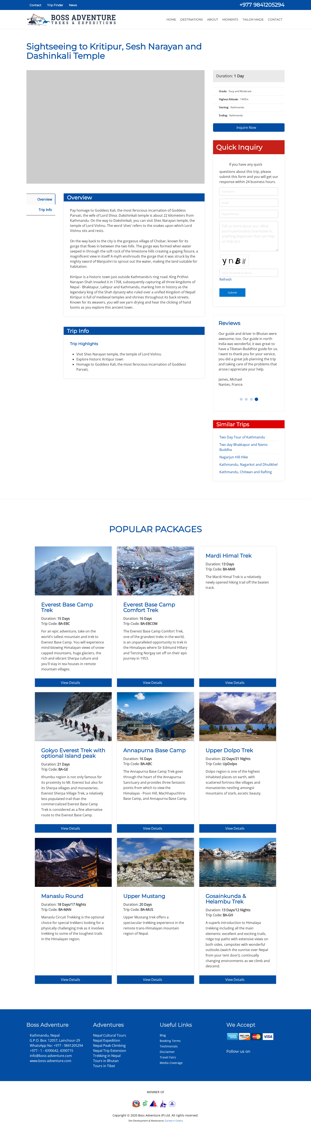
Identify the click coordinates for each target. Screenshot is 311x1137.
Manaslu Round (62, 896)
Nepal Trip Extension (109, 1050)
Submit (232, 292)
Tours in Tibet (104, 1066)
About (212, 19)
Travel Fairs (168, 1057)
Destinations (191, 19)
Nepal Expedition (106, 1040)
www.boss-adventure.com (50, 1060)
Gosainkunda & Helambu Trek (226, 899)
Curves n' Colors (174, 1120)
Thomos (241, 399)
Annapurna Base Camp (154, 750)
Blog (163, 1035)
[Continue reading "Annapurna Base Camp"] (155, 716)
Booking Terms (170, 1041)
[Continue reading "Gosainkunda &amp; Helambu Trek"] (237, 862)
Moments (230, 19)
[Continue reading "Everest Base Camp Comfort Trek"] (155, 570)
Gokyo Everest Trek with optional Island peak (73, 753)
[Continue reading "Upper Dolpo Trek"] (237, 716)
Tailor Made (253, 19)
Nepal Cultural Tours (109, 1035)
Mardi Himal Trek (229, 555)
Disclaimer (167, 1052)
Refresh (225, 279)
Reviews (230, 323)
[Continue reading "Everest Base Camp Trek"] (73, 570)
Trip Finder (54, 5)
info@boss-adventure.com (50, 1055)
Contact (35, 5)
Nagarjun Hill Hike (233, 457)
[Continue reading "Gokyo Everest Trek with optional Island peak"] (73, 716)
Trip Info (45, 209)
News (72, 5)
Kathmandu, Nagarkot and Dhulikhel (248, 464)
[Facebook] (228, 1057)
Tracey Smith (251, 399)
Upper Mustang (144, 896)
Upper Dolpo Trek (229, 750)
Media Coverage (171, 1063)
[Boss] (71, 19)
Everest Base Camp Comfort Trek (149, 607)
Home (171, 19)
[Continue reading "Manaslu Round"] (73, 862)
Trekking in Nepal (107, 1055)
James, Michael (256, 399)
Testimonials (169, 1046)
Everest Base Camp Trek (67, 607)
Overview (44, 199)
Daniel (246, 399)
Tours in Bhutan (106, 1060)
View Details (71, 682)
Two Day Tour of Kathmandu (242, 437)
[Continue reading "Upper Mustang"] (155, 862)
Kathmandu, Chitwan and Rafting (245, 472)
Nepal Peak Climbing (109, 1045)
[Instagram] (233, 1057)
